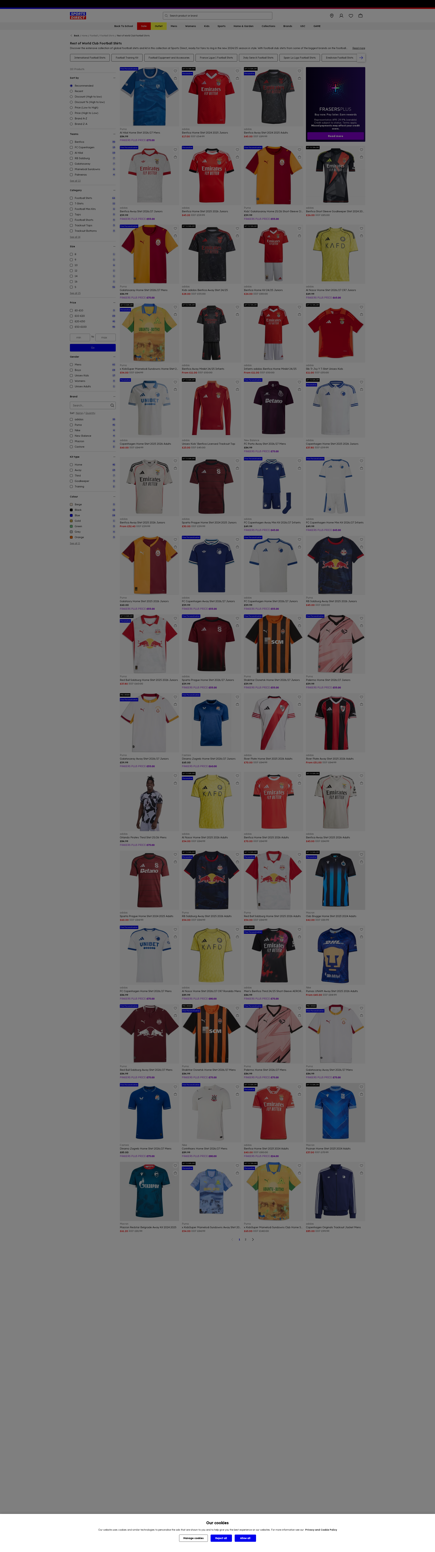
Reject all (221, 1538)
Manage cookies (193, 1538)
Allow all (245, 1538)
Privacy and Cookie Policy (321, 1529)
